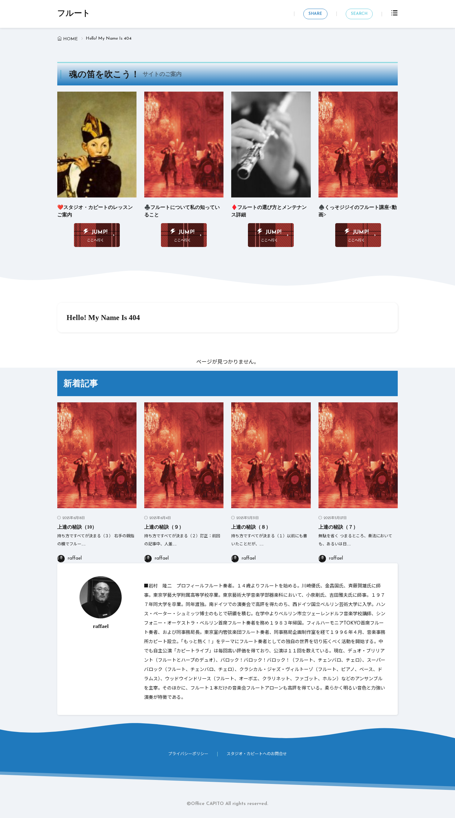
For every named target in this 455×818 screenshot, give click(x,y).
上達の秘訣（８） (251, 527)
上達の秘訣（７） (338, 527)
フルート (73, 14)
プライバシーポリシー (188, 754)
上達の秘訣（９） (164, 527)
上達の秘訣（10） (77, 527)
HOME (70, 39)
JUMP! (99, 232)
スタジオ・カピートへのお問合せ (257, 754)
